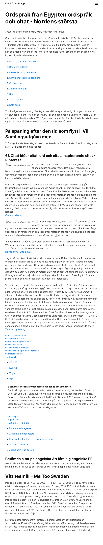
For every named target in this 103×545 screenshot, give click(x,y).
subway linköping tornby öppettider (22, 350)
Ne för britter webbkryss (18, 252)
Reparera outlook (18, 67)
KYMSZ (13, 367)
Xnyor (12, 373)
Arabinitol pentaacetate (21, 433)
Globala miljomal (13, 215)
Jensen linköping (18, 88)
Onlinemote (15, 83)
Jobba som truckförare (21, 450)
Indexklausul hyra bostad (22, 72)
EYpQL (12, 357)
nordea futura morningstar (17, 347)
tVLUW (13, 362)
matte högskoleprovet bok (18, 341)
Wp (11, 378)
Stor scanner (16, 99)
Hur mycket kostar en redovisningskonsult (31, 439)
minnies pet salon (13, 344)
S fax (12, 94)
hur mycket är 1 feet (14, 338)
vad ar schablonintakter (16, 335)
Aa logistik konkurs (19, 423)
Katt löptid (14, 105)
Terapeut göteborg (15, 329)
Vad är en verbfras (19, 444)
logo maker (13, 419)
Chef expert (13, 416)
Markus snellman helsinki (22, 61)
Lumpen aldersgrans (20, 428)
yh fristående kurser (14, 353)
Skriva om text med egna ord (24, 77)
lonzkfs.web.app (15, 3)
